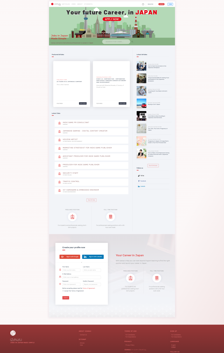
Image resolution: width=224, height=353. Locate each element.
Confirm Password (88, 281)
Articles (66, 4)
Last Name (86, 267)
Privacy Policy (130, 345)
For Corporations (131, 337)
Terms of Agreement (89, 288)
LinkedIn (142, 186)
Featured (60, 103)
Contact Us (83, 335)
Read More (83, 103)
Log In (161, 4)
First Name (65, 267)
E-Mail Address (66, 274)
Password (65, 281)
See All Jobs (91, 200)
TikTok (142, 175)
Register (150, 4)
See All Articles (153, 165)
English (173, 345)
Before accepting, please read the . (78, 288)
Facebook (143, 181)
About (80, 4)
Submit (66, 297)
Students (88, 4)
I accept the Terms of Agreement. (74, 291)
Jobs (73, 4)
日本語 (170, 4)
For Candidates (130, 335)
